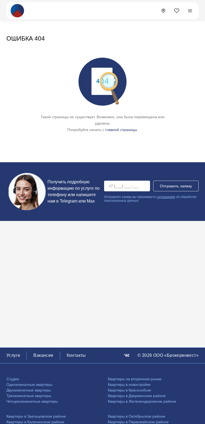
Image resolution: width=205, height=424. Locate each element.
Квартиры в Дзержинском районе (137, 396)
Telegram (68, 201)
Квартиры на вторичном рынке (134, 379)
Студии (12, 379)
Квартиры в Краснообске (129, 390)
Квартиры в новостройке (129, 384)
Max (91, 201)
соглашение (166, 197)
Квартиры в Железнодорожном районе (142, 401)
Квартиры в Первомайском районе (138, 422)
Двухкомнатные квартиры (28, 390)
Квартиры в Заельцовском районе (36, 416)
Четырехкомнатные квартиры (32, 401)
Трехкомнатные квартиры (28, 396)
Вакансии (43, 355)
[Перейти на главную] (17, 10)
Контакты (76, 355)
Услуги (13, 355)
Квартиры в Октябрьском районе (136, 416)
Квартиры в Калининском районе (35, 422)
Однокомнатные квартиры (29, 384)
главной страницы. (121, 130)
